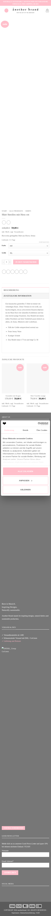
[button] (6, 10)
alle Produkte (16, 211)
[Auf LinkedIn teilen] (25, 272)
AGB (37, 913)
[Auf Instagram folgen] (25, 896)
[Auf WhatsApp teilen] (4, 272)
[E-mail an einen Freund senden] (17, 272)
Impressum (15, 913)
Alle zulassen (25, 471)
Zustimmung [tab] (9, 430)
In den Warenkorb (26, 262)
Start (4, 211)
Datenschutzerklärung (27, 913)
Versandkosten (18, 232)
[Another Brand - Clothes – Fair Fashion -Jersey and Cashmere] (25, 10)
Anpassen (24, 480)
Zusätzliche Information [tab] (17, 296)
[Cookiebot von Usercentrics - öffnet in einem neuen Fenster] (38, 423)
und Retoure (16, 641)
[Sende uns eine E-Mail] (28, 896)
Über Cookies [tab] (42, 430)
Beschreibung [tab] (11, 290)
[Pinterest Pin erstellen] (21, 272)
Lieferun (7, 641)
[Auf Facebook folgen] (22, 896)
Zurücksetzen (44, 242)
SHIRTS (28, 211)
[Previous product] (8, 222)
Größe (4, 253)
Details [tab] (25, 430)
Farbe (4, 245)
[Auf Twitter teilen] (12, 272)
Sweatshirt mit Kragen (13, 396)
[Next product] (4, 222)
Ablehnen (25, 490)
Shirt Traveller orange (37, 396)
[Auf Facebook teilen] (8, 272)
